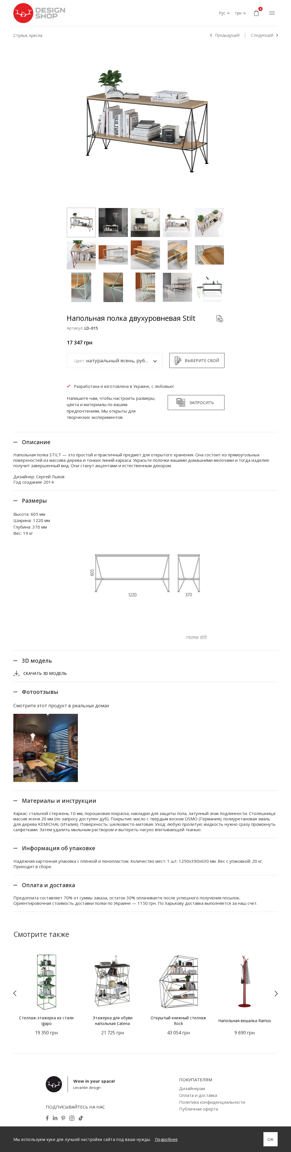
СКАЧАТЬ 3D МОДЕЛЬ (45, 673)
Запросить (202, 402)
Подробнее (166, 1139)
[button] (14, 993)
